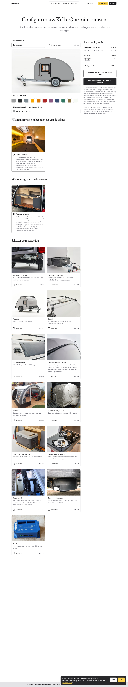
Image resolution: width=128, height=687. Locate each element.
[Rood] (45, 100)
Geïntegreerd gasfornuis (62, 456)
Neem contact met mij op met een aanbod (100, 82)
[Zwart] (20, 100)
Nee (113, 680)
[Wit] (76, 100)
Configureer (103, 3)
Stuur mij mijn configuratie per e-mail (100, 73)
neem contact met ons (60, 684)
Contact (112, 3)
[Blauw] (57, 100)
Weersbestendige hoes (62, 412)
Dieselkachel (28, 501)
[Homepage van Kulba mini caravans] (15, 3)
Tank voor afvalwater (62, 500)
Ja (121, 680)
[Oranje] (38, 100)
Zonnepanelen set (26, 364)
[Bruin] (69, 100)
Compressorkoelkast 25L (28, 455)
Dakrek (59, 321)
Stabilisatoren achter (28, 277)
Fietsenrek (22, 320)
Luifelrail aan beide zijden (62, 367)
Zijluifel (27, 413)
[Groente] (63, 100)
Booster (27, 546)
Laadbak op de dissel (60, 277)
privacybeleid (67, 683)
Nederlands (89, 3)
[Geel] (32, 100)
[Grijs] (26, 100)
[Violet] (51, 100)
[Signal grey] (14, 100)
